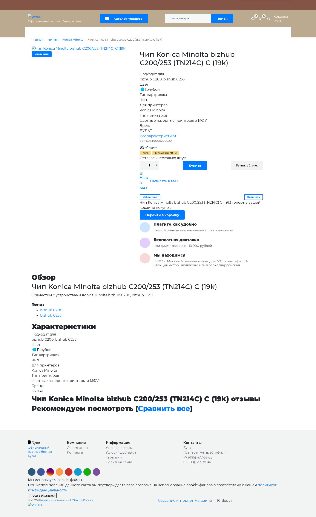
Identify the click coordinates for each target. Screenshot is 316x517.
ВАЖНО (71, 5)
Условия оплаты (119, 448)
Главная (37, 39)
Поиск (222, 19)
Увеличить (42, 53)
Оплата (85, 5)
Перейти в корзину (162, 215)
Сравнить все (164, 408)
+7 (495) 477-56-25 (197, 457)
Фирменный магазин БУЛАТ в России (66, 500)
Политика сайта (139, 5)
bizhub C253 (50, 315)
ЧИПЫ (53, 39)
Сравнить (253, 196)
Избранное (150, 196)
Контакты (117, 5)
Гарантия (52, 5)
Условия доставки (121, 452)
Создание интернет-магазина (185, 501)
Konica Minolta (72, 39)
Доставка (100, 5)
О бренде (35, 5)
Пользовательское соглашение (176, 5)
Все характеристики (158, 136)
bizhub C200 (51, 310)
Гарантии (114, 457)
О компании (77, 448)
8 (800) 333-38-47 (197, 462)
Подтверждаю (42, 495)
